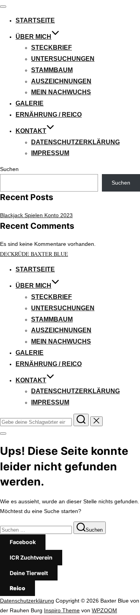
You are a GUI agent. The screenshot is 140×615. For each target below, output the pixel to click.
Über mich (33, 36)
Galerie (30, 103)
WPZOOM (104, 610)
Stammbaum (52, 70)
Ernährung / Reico (49, 114)
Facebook (23, 542)
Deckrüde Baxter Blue (34, 253)
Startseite (35, 20)
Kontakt (31, 131)
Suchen (9, 169)
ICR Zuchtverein (31, 557)
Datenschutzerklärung (75, 142)
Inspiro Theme (62, 610)
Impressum (50, 153)
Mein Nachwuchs (61, 92)
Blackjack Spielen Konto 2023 (36, 215)
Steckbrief (51, 47)
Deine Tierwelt (29, 573)
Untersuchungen (62, 58)
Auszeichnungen (61, 81)
